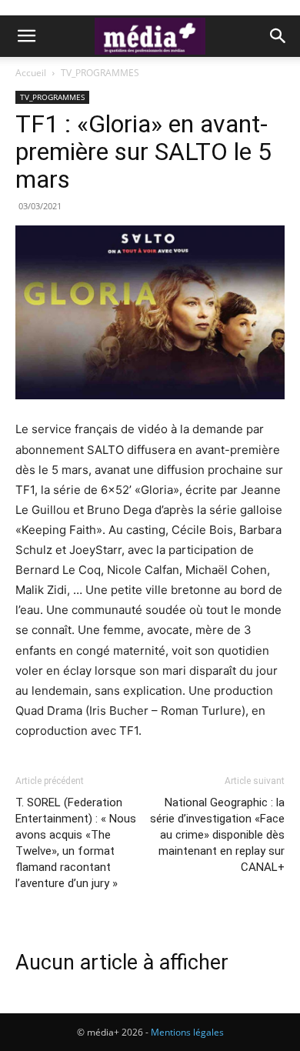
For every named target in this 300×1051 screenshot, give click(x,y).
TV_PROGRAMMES (100, 72)
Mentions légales (187, 1032)
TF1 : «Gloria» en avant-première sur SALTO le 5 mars (143, 151)
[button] (26, 36)
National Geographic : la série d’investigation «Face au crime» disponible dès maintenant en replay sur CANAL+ (217, 835)
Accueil (30, 72)
